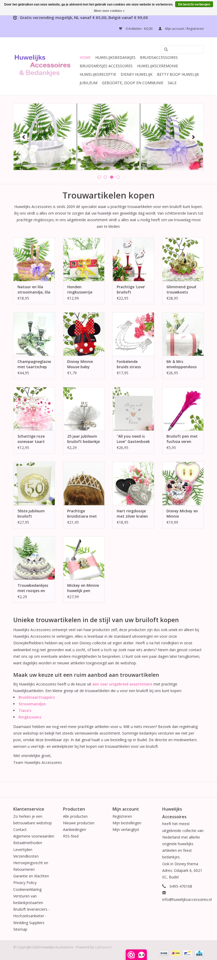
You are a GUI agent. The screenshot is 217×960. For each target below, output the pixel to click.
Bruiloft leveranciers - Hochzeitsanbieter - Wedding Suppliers (31, 916)
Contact (20, 829)
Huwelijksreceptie (98, 74)
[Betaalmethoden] (163, 952)
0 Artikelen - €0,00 (139, 28)
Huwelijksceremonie (157, 65)
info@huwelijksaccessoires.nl (187, 899)
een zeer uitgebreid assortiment (122, 684)
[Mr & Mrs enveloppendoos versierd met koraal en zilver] (183, 334)
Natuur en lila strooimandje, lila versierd (33, 289)
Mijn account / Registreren (184, 28)
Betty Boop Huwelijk (178, 74)
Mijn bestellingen (126, 822)
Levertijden (22, 849)
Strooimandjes (32, 703)
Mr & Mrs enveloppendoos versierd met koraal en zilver (181, 364)
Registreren (122, 816)
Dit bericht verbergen (194, 4)
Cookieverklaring (27, 889)
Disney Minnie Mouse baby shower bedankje (82, 364)
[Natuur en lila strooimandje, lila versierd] (34, 259)
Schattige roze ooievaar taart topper (31, 439)
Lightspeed (103, 947)
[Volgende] (193, 137)
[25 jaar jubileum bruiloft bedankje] (84, 409)
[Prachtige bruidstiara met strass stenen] (84, 483)
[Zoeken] (164, 49)
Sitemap (20, 929)
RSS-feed (71, 836)
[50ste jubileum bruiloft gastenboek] (34, 483)
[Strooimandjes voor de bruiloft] (108, 136)
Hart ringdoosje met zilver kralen (132, 513)
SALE (172, 82)
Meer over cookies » (109, 11)
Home (85, 57)
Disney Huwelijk (136, 74)
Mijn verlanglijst (125, 829)
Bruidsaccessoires (159, 57)
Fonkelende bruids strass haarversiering (130, 364)
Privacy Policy (25, 882)
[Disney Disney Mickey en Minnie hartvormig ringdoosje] (183, 483)
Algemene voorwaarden (33, 836)
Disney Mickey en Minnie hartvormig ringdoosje (182, 513)
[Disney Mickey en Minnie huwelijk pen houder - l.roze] (84, 558)
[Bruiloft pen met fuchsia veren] (183, 409)
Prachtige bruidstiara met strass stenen (82, 513)
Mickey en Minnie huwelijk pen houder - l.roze (83, 588)
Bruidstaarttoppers (37, 697)
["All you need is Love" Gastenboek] (133, 409)
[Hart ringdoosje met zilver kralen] (133, 483)
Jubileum (88, 82)
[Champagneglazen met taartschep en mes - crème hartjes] (34, 334)
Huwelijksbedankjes (115, 57)
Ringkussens (30, 717)
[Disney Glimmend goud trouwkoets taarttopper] (183, 259)
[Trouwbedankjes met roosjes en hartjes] (34, 558)
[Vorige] (23, 137)
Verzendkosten (26, 856)
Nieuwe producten (78, 822)
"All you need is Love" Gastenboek (133, 439)
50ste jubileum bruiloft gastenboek (31, 513)
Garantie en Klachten (31, 875)
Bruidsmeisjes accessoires (106, 65)
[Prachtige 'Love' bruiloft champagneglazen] (133, 259)
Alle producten (75, 816)
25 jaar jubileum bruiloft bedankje (83, 439)
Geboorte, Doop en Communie (132, 82)
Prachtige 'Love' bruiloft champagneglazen (133, 289)
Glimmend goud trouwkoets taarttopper (181, 289)
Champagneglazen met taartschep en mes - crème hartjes (34, 364)
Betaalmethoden (27, 842)
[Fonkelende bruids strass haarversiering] (133, 334)
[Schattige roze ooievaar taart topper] (34, 409)
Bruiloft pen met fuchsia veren (182, 439)
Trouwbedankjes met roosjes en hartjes (32, 588)
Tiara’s (25, 710)
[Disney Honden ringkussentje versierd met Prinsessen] (84, 259)
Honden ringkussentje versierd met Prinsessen (79, 289)
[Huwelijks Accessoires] (45, 66)
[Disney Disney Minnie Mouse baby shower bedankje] (84, 334)
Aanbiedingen (74, 829)
